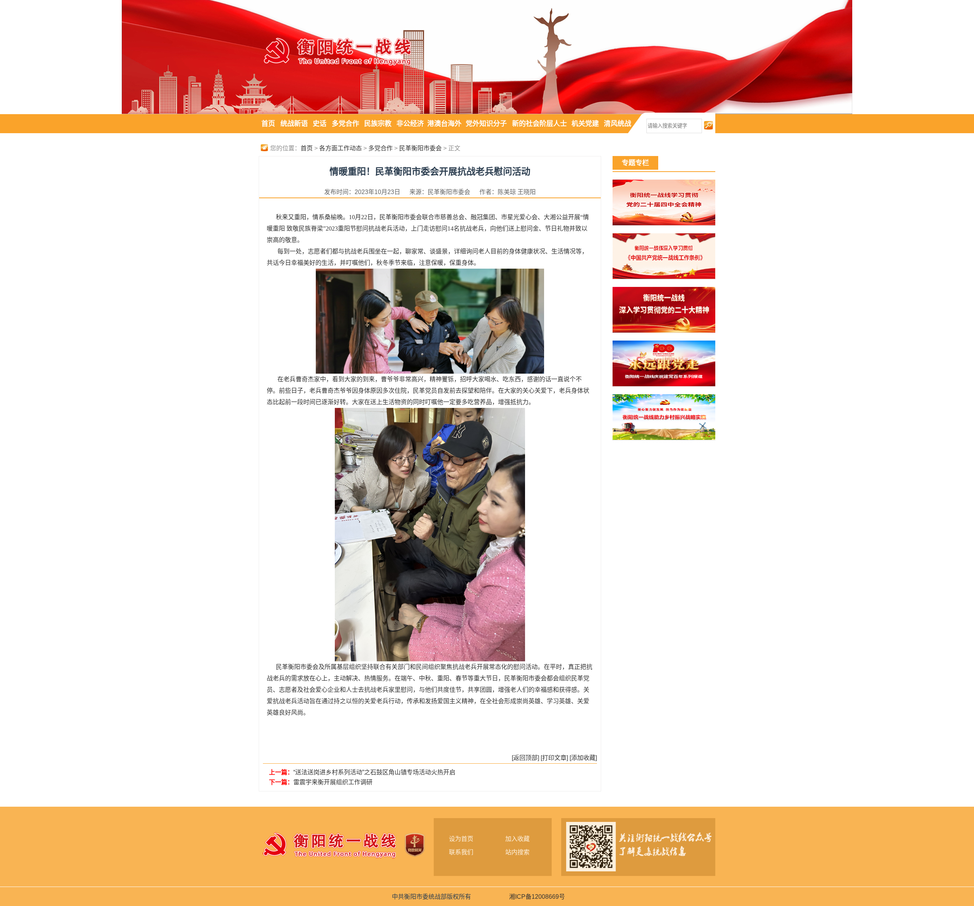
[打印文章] (554, 758)
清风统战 (617, 123)
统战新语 (294, 123)
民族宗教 (378, 123)
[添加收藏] (583, 758)
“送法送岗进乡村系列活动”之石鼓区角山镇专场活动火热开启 (374, 772)
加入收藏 (517, 839)
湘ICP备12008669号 (537, 896)
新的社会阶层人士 (539, 123)
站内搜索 (517, 852)
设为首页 (461, 839)
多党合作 (345, 123)
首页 (268, 123)
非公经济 (410, 123)
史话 (319, 123)
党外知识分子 (486, 123)
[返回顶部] (525, 758)
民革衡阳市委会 (420, 148)
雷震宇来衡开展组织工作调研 (332, 782)
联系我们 (461, 852)
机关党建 (585, 123)
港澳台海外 (444, 123)
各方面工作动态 (340, 148)
